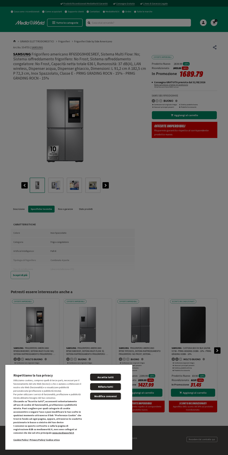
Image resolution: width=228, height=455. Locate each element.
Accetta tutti (105, 377)
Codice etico (53, 439)
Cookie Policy (20, 439)
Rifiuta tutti (105, 386)
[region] (68, 407)
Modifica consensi (105, 396)
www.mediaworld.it (63, 432)
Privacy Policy (37, 439)
